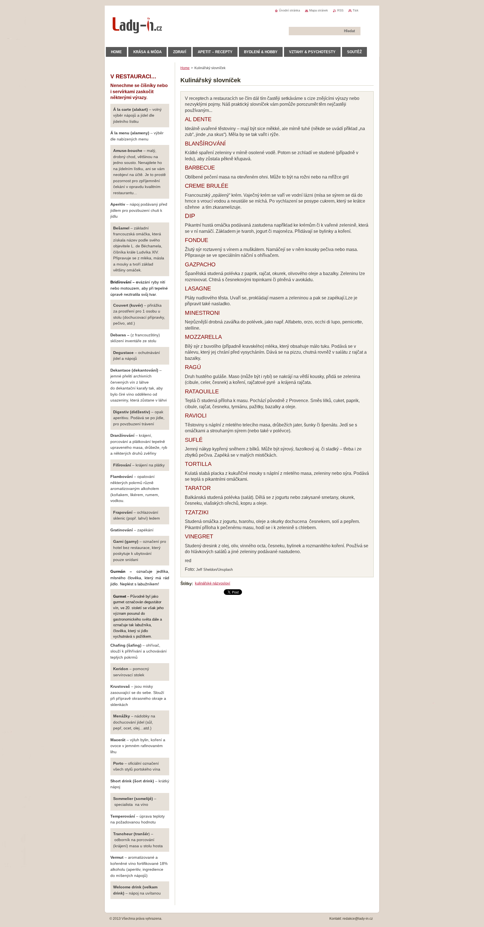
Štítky (186, 583)
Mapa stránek (318, 10)
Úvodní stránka (289, 10)
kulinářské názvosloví (212, 583)
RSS (340, 10)
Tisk (356, 10)
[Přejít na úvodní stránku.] (137, 30)
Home (185, 68)
